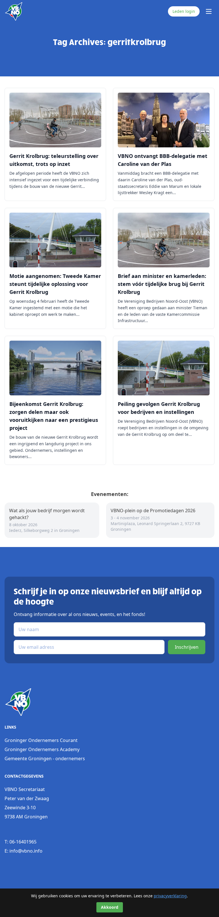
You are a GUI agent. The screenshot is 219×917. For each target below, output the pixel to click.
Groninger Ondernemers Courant (41, 740)
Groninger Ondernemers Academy (42, 749)
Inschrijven (186, 647)
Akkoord (109, 907)
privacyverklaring (170, 895)
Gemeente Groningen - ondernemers (45, 758)
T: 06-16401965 (20, 842)
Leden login (184, 11)
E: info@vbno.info (23, 851)
